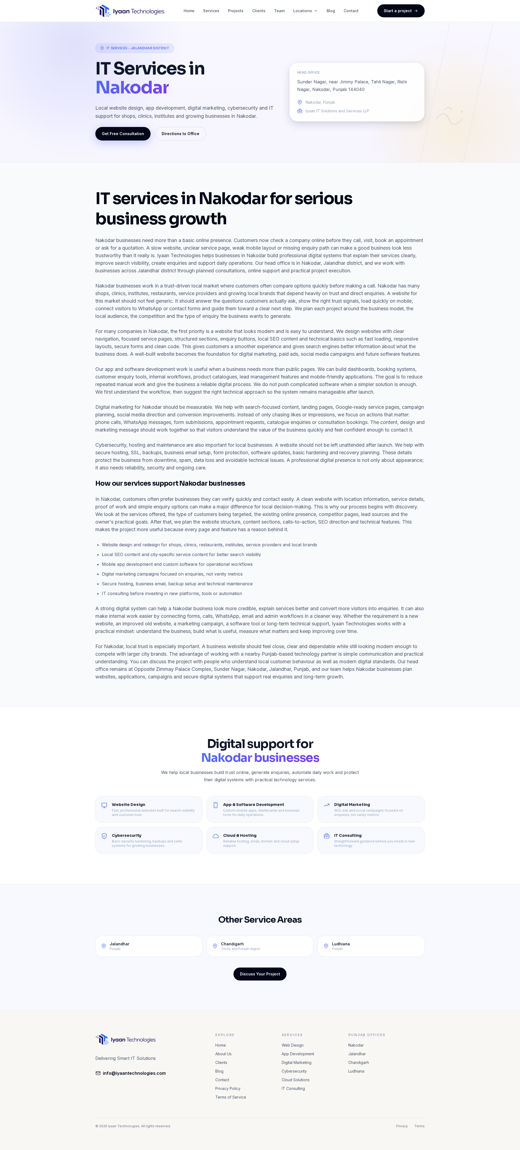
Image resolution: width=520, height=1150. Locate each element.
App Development (298, 1053)
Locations (302, 10)
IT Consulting (293, 1088)
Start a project (398, 10)
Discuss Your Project (260, 974)
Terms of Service (230, 1097)
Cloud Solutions (296, 1079)
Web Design (293, 1045)
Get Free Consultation (123, 133)
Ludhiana (356, 1071)
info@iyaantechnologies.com (134, 1073)
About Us (223, 1053)
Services (211, 10)
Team (279, 10)
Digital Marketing (296, 1062)
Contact (351, 10)
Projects (235, 10)
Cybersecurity (294, 1071)
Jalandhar (357, 1053)
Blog (331, 10)
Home (189, 10)
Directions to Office (180, 133)
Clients (258, 10)
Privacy (402, 1126)
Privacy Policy (227, 1088)
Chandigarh (358, 1062)
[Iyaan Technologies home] (130, 10)
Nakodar (356, 1045)
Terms (419, 1126)
